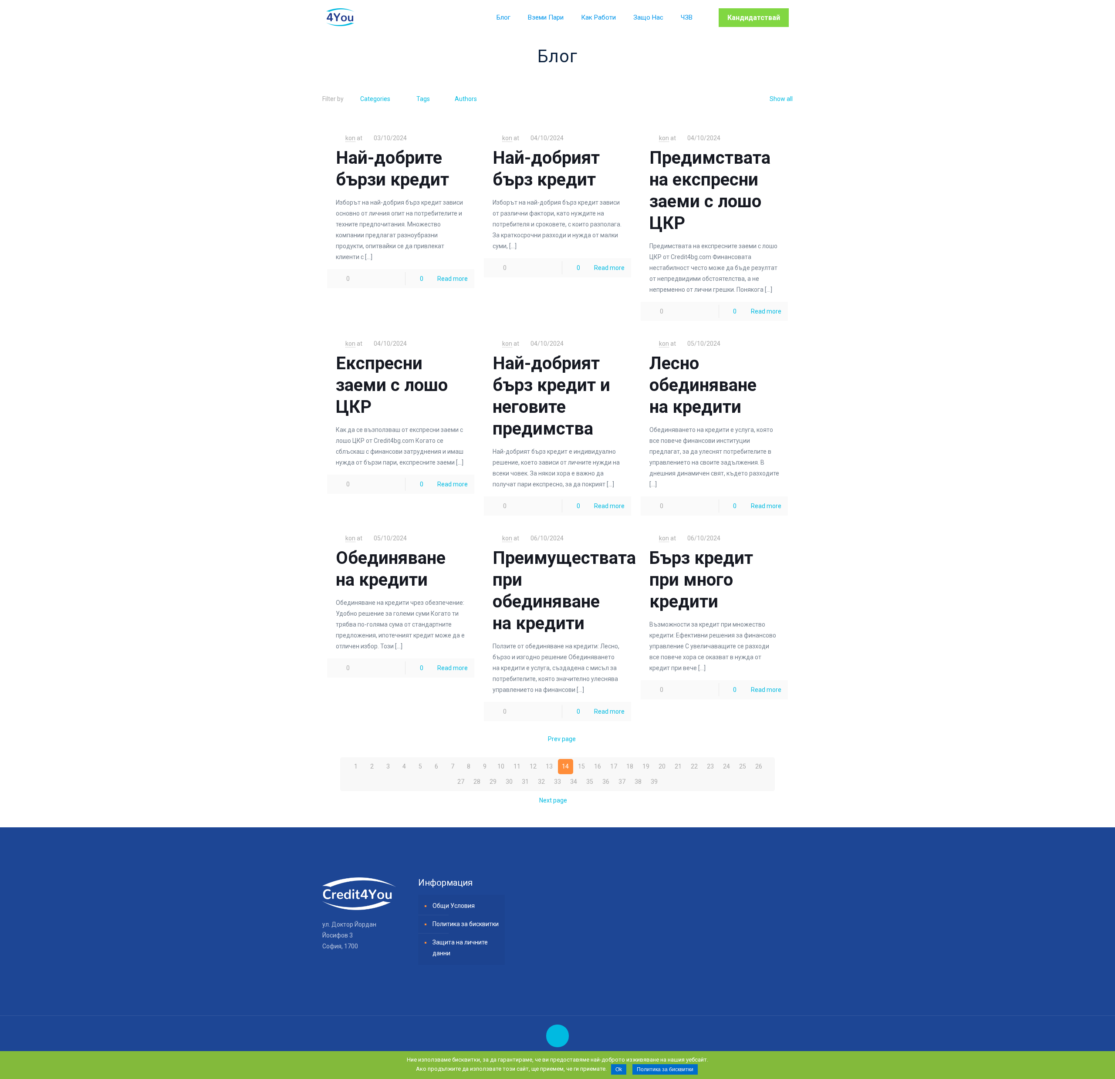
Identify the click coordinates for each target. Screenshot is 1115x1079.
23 (710, 766)
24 (726, 766)
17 (613, 766)
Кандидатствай (753, 17)
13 (549, 766)
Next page (553, 800)
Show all (781, 98)
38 (638, 781)
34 (573, 781)
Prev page (562, 738)
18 (629, 766)
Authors (466, 98)
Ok (618, 1069)
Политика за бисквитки (465, 924)
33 (557, 781)
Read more (452, 278)
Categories (375, 98)
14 (565, 766)
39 (654, 781)
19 (645, 766)
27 (460, 781)
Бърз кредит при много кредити (701, 580)
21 (678, 766)
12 (533, 766)
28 (476, 781)
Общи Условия (453, 905)
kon (350, 138)
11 (517, 766)
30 (509, 781)
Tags (423, 98)
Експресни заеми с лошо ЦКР (392, 385)
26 (758, 766)
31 (525, 781)
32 (541, 781)
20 (662, 766)
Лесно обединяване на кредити (703, 385)
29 (493, 781)
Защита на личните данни (460, 948)
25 (742, 766)
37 (621, 781)
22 (694, 766)
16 (597, 766)
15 (581, 766)
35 (589, 781)
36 (605, 781)
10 (500, 766)
